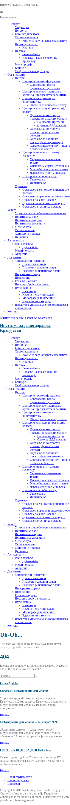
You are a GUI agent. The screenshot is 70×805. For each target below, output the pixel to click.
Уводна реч (22, 27)
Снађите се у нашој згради (32, 71)
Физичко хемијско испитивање (49, 166)
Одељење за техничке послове (41, 206)
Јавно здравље (24, 243)
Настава (27, 47)
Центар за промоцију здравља (41, 81)
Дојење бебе (30, 247)
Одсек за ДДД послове (51, 125)
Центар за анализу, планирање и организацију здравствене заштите (44, 93)
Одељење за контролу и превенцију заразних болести (48, 117)
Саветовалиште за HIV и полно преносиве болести (50, 147)
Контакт (12, 311)
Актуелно (21, 253)
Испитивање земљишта (30, 223)
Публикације (23, 287)
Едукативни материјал (36, 301)
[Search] (36, 676)
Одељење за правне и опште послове (46, 196)
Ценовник (21, 237)
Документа (14, 257)
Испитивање (38, 182)
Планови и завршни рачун (39, 267)
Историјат (21, 30)
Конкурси (21, 67)
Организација (16, 74)
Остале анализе (25, 230)
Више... (5, 714)
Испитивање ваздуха (28, 220)
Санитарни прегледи (50, 122)
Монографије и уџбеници (38, 297)
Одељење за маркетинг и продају (43, 203)
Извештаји (29, 291)
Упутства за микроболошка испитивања (40, 213)
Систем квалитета (26, 37)
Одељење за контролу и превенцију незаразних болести (45, 132)
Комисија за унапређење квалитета (44, 40)
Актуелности (15, 240)
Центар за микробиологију (39, 176)
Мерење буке (23, 226)
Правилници (23, 277)
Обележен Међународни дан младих (24, 690)
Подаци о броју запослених (32, 284)
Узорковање (37, 179)
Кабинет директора (27, 34)
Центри (20, 78)
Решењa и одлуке (26, 281)
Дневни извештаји (34, 264)
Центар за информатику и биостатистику (38, 100)
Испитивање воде (26, 216)
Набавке (20, 50)
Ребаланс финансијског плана (41, 270)
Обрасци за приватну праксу (48, 105)
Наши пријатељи (18, 780)
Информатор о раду (27, 274)
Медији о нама (24, 250)
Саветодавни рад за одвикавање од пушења (45, 86)
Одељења (21, 186)
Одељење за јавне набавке (39, 199)
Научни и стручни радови (38, 294)
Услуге (11, 209)
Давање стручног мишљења (48, 172)
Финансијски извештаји (30, 260)
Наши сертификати (19, 776)
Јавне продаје (23, 64)
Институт (13, 23)
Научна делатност (26, 44)
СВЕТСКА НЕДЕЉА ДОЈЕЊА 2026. (25, 750)
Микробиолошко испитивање (49, 169)
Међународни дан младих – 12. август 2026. (29, 722)
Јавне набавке (31, 54)
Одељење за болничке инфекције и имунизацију (46, 140)
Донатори (13, 783)
